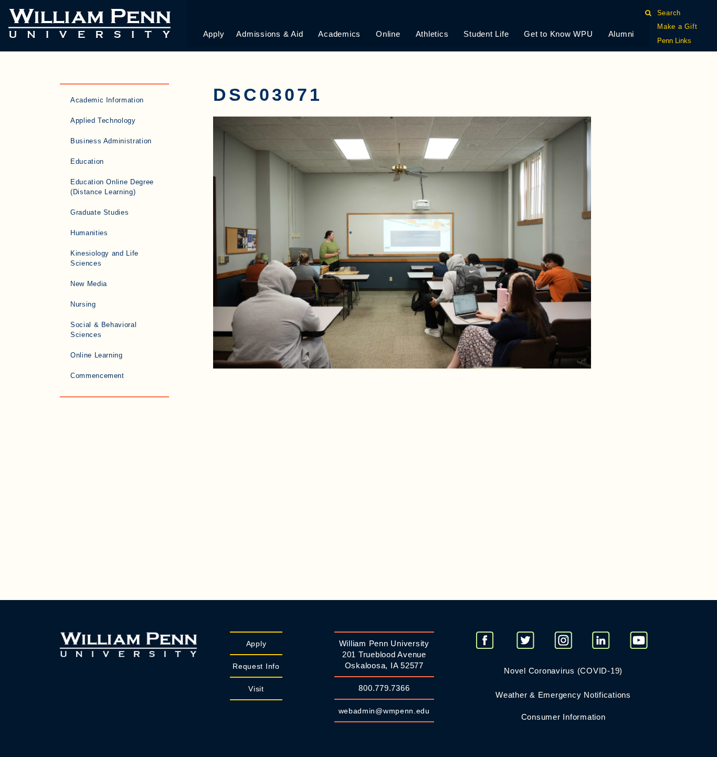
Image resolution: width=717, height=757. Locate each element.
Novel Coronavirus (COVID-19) (563, 670)
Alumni (621, 33)
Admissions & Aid (269, 33)
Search (669, 13)
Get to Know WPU (558, 33)
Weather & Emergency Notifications (563, 694)
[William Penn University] (89, 22)
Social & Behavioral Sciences (103, 330)
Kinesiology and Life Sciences (104, 258)
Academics (339, 33)
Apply (214, 33)
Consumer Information (563, 716)
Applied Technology (103, 120)
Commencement (97, 376)
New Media (88, 284)
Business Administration (111, 141)
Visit (256, 689)
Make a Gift (677, 26)
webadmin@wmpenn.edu (384, 711)
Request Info (256, 666)
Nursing (83, 304)
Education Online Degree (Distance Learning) (112, 187)
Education (87, 161)
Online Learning (96, 355)
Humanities (89, 233)
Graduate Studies (99, 212)
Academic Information (107, 100)
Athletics (432, 33)
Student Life (486, 33)
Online (388, 33)
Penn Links (674, 41)
